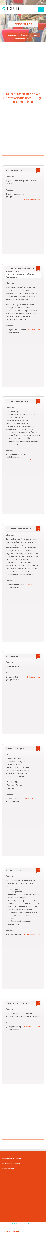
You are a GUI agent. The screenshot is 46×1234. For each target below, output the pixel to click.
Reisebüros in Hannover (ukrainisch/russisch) (27, 37)
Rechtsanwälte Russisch (11, 1158)
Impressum (22, 1228)
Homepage (11, 35)
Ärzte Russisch (8, 1168)
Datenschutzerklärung (12, 1231)
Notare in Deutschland (11, 1163)
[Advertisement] (23, 64)
